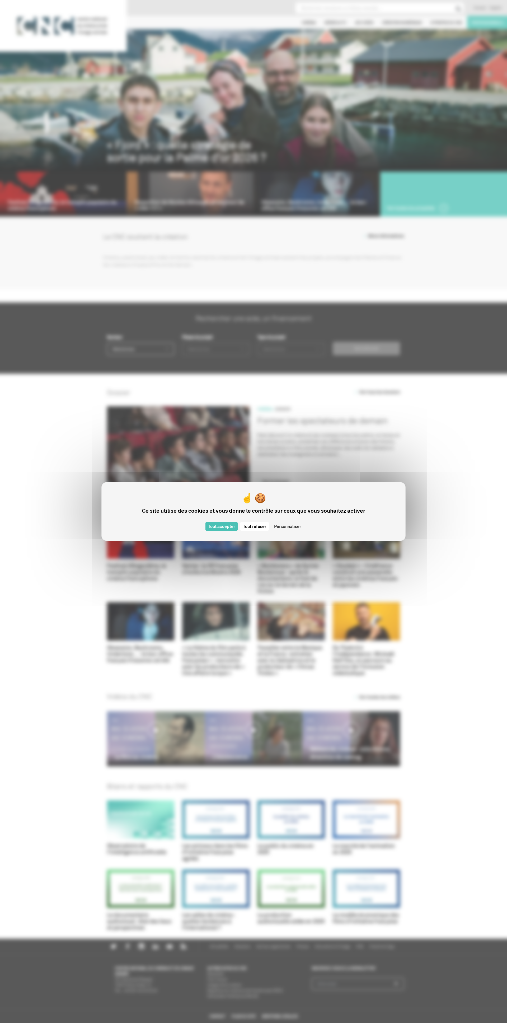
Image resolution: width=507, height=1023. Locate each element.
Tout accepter (221, 526)
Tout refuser (254, 526)
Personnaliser (287, 526)
